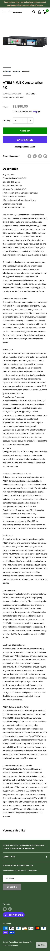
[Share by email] (45, 156)
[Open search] (33, 12)
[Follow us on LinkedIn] (10, 909)
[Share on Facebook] (29, 156)
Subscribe (12, 887)
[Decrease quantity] (16, 120)
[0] (45, 12)
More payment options (25, 147)
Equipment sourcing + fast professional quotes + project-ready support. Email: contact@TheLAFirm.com (25, 3)
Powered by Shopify (10, 945)
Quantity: (7, 120)
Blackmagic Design (12, 94)
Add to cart (25, 131)
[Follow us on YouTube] (5, 909)
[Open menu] (4, 12)
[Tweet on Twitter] (40, 156)
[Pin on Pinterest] (35, 156)
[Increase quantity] (30, 120)
